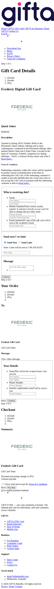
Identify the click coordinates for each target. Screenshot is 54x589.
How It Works (13, 526)
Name (12, 198)
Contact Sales (13, 548)
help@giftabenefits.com (18, 576)
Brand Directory (14, 524)
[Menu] (9, 34)
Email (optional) (30, 221)
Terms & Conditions (16, 59)
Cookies (18, 586)
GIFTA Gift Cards (15, 28)
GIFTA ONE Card (15, 521)
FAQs (9, 562)
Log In (4, 34)
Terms (11, 586)
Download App (14, 48)
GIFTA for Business (34, 28)
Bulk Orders (12, 546)
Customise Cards (14, 543)
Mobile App (12, 529)
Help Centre (12, 560)
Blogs (9, 51)
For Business (13, 540)
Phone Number (16, 382)
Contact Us (13, 31)
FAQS (10, 53)
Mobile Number (29, 209)
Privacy (4, 586)
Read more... (7, 159)
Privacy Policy (13, 56)
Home (4, 28)
